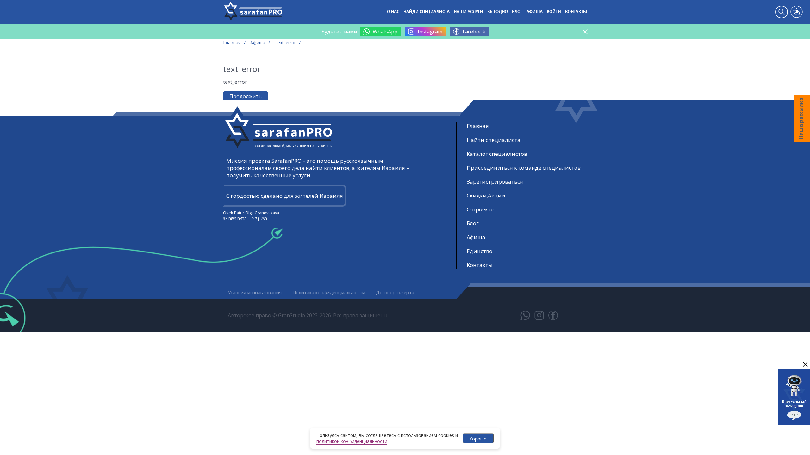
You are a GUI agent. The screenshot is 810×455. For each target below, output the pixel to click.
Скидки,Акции (486, 195)
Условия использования (255, 292)
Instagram (430, 31)
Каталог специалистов (497, 153)
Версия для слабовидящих (796, 12)
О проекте (480, 209)
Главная (232, 42)
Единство (479, 251)
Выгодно (497, 11)
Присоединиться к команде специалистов (524, 167)
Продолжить (245, 96)
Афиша (534, 11)
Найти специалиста (493, 139)
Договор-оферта (395, 292)
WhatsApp (385, 31)
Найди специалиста (426, 11)
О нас (393, 11)
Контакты (576, 11)
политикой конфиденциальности (351, 441)
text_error (285, 42)
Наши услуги (468, 11)
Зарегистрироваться (495, 181)
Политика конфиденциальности (328, 292)
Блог (517, 11)
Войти (554, 11)
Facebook (474, 31)
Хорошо (478, 439)
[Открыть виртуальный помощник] (794, 425)
